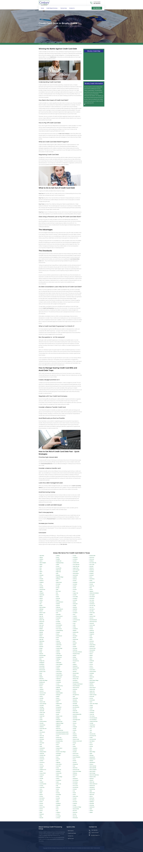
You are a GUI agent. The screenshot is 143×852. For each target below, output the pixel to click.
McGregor (75, 648)
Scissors (91, 628)
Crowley (41, 785)
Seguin (91, 637)
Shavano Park (92, 648)
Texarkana (92, 712)
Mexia (74, 662)
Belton (41, 635)
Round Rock (92, 582)
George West (59, 655)
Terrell (91, 708)
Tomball (91, 723)
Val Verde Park (93, 739)
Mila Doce (75, 669)
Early (57, 573)
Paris (74, 744)
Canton (41, 696)
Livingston (75, 612)
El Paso (57, 587)
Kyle (57, 810)
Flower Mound (59, 616)
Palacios (74, 733)
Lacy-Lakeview (76, 564)
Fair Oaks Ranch (59, 601)
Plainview (75, 774)
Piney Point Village (77, 771)
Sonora (91, 666)
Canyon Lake (42, 701)
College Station (43, 751)
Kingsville (58, 805)
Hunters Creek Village (61, 751)
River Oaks (92, 564)
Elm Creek (58, 591)
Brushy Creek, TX (95, 835)
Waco (91, 749)
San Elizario (92, 603)
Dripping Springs (59, 562)
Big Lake (41, 639)
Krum (57, 808)
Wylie (91, 808)
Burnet (41, 685)
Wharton (91, 780)
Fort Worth (58, 626)
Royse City (92, 585)
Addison (41, 559)
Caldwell (41, 689)
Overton (74, 730)
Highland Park (59, 721)
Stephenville (92, 689)
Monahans (75, 680)
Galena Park (58, 644)
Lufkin (74, 625)
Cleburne (42, 737)
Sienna (91, 653)
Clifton (41, 741)
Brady (41, 651)
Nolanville (75, 710)
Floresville (58, 614)
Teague (91, 705)
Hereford (58, 712)
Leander (75, 594)
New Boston (75, 705)
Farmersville (59, 610)
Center (41, 719)
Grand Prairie (59, 671)
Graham (58, 667)
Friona (57, 637)
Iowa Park (58, 766)
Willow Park (92, 792)
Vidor (91, 748)
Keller (57, 790)
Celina (41, 717)
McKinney (75, 650)
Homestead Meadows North (62, 732)
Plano (74, 776)
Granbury (58, 669)
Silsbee (91, 655)
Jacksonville (58, 773)
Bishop (41, 642)
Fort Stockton (59, 625)
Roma (91, 577)
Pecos (74, 758)
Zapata (91, 812)
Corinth (41, 771)
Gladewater (58, 662)
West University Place (94, 774)
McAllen (74, 646)
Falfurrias (58, 607)
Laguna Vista (75, 568)
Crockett (41, 782)
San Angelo (92, 594)
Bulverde (42, 678)
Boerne (41, 644)
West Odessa (92, 771)
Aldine (41, 564)
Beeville (41, 626)
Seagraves (92, 634)
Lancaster (75, 584)
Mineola (74, 671)
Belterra (41, 634)
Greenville (58, 680)
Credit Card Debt (72, 833)
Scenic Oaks (92, 625)
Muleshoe (75, 689)
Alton (41, 573)
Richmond (92, 557)
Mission (74, 675)
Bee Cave (42, 625)
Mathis (74, 644)
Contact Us (72, 8)
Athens (41, 596)
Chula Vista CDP (43, 728)
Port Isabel (75, 783)
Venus (91, 742)
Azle (40, 603)
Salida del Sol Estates (94, 593)
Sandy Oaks (92, 612)
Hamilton (58, 691)
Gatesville (58, 653)
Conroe (41, 764)
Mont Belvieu (76, 682)
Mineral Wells (76, 673)
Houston (58, 742)
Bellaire (41, 628)
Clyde (41, 746)
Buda (41, 675)
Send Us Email (94, 832)
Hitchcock (58, 728)
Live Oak (75, 610)
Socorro (91, 664)
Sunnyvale (92, 696)
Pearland (75, 749)
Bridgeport (42, 662)
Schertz (91, 626)
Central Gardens (43, 721)
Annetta (41, 585)
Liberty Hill (75, 603)
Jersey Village (59, 776)
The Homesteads (93, 717)
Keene (57, 789)
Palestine (75, 735)
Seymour (92, 642)
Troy (91, 728)
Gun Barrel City (59, 685)
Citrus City (42, 735)
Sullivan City (92, 692)
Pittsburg (75, 773)
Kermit (57, 796)
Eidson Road (59, 582)
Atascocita (42, 594)
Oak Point (75, 717)
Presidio (74, 798)
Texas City (92, 714)
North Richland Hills (77, 714)
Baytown (41, 618)
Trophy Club (92, 726)
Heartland (58, 700)
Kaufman (58, 787)
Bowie (41, 650)
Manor (74, 634)
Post (74, 790)
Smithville (92, 660)
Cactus (41, 687)
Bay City (41, 616)
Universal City (92, 733)
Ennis (57, 594)
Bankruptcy (71, 830)
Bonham (41, 646)
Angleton (42, 582)
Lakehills (75, 577)
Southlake (92, 673)
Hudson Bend (59, 748)
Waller (91, 753)
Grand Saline (59, 673)
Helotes (57, 705)
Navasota (75, 700)
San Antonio (92, 596)
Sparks (91, 675)
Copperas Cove (43, 769)
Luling (74, 626)
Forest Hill (58, 618)
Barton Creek (42, 612)
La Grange (58, 815)
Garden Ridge (59, 648)
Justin (57, 782)
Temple (91, 707)
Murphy (74, 692)
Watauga (91, 755)
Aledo (41, 566)
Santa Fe (91, 618)
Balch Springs (42, 607)
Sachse (91, 589)
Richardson (75, 817)
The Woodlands (93, 719)
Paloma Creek (76, 739)
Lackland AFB (76, 562)
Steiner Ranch (93, 687)
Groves (57, 683)
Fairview (58, 605)
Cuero (41, 789)
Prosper (74, 805)
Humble (58, 749)
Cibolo (41, 730)
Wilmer (91, 796)
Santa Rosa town (93, 621)
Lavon (74, 591)
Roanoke (91, 566)
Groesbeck (58, 682)
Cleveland (42, 739)
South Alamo (92, 669)
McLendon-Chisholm (77, 651)
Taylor (91, 701)
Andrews (41, 580)
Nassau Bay (75, 698)
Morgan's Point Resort (78, 683)
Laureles (75, 589)
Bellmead (42, 630)
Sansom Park (92, 616)
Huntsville (58, 755)
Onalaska (75, 726)
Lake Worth (75, 575)
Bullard (41, 676)
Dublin (57, 564)
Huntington (58, 753)
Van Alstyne (92, 741)
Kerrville (58, 798)
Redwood (75, 812)
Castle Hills (42, 708)
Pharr (74, 766)
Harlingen (58, 694)
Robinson (92, 568)
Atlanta (41, 598)
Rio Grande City (93, 562)
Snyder (91, 662)
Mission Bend (76, 676)
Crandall (41, 778)
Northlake (75, 716)
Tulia (91, 730)
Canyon (41, 700)
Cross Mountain (43, 783)
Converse (42, 766)
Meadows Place (76, 653)
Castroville (42, 710)
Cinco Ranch (42, 732)
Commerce (42, 762)
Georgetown (59, 657)
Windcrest (92, 798)
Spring (91, 678)
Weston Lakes (93, 776)
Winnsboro (92, 799)
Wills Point (92, 794)
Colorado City (42, 755)
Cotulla (41, 776)
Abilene (41, 557)
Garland (58, 651)
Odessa (74, 721)
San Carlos (92, 600)
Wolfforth (92, 801)
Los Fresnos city (76, 619)
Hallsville (58, 687)
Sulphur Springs (93, 694)
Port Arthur (75, 782)
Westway (92, 778)
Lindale (74, 605)
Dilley (41, 815)
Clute (41, 744)
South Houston (93, 671)
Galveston (58, 646)
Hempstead (58, 707)
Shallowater (92, 646)
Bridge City (42, 660)
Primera (74, 799)
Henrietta (58, 710)
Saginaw (91, 591)
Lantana (74, 585)
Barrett (41, 610)
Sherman (92, 651)
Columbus (42, 757)
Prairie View (75, 796)
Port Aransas (75, 780)
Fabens (57, 600)
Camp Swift (42, 694)
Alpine (41, 571)
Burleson (41, 683)
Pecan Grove (75, 755)
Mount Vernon (76, 687)
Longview (75, 618)
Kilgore (57, 799)
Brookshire (42, 664)
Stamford (92, 685)
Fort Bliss (58, 621)
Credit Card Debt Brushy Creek (53, 43)
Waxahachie (92, 757)
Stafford (91, 683)
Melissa (74, 657)
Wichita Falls (92, 789)
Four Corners (59, 628)
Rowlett (91, 584)
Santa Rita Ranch (93, 619)
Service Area (64, 8)
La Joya (74, 555)
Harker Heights (59, 692)
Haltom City (58, 689)
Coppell (41, 767)
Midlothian (75, 666)
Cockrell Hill (42, 748)
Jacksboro (58, 771)
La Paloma (75, 559)
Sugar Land (92, 691)
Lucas (74, 623)
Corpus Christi (43, 773)
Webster (91, 760)
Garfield (58, 650)
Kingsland (58, 803)
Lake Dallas (75, 571)
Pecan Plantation (76, 757)
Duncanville (58, 568)
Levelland (75, 598)
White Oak (92, 782)
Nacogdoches (76, 694)
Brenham (42, 657)
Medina (74, 655)
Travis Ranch (92, 725)
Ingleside (58, 762)
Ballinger (41, 609)
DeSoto (41, 808)
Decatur (41, 796)
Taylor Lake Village (94, 703)
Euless (57, 596)
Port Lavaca (75, 785)
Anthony (41, 587)
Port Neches (75, 787)
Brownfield (42, 666)
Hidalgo (58, 717)
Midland (74, 664)
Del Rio (41, 801)
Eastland (58, 575)
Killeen (57, 801)
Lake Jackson (76, 573)
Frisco (57, 639)
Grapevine (58, 678)
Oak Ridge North (76, 719)
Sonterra (91, 667)
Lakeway (75, 578)
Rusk (91, 587)
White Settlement (93, 783)
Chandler (42, 723)
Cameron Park (43, 692)
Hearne (57, 698)
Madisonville (75, 632)
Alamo (41, 560)
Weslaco (91, 764)
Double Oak (58, 560)
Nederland (75, 701)
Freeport (58, 632)
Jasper (57, 774)
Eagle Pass (58, 571)
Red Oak (75, 810)
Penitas (74, 760)
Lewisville (75, 600)
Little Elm (75, 607)
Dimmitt (41, 817)
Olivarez (74, 723)
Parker (74, 746)
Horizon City (58, 737)
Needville (75, 703)
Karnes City (58, 783)
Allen (41, 569)
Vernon (91, 744)
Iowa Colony (59, 764)
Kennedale (58, 794)
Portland (75, 789)
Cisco (41, 733)
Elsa (57, 593)
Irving (57, 767)
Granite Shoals (59, 675)
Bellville (41, 632)
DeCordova (42, 798)
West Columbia (93, 766)
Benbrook (42, 637)
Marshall (74, 642)
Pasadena (75, 748)
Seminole (92, 641)
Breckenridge (43, 655)
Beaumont (42, 621)
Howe (57, 744)
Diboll (41, 812)
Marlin (74, 641)
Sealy (91, 635)
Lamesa (74, 580)
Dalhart (41, 790)
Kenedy (58, 792)
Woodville (92, 803)
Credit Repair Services (51, 8)
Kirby (57, 807)
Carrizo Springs (43, 703)
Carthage (42, 707)
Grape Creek (59, 676)
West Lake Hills (93, 767)
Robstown (92, 569)
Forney (57, 619)
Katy (57, 785)
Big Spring (42, 641)
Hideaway (58, 719)
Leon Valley (75, 596)
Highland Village (59, 723)
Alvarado (41, 575)
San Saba (92, 610)
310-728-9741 (97, 3)
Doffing (57, 555)
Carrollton (42, 705)
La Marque (75, 557)
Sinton (91, 657)
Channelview (42, 725)
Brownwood (42, 669)
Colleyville (42, 753)
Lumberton (75, 628)
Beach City (42, 619)
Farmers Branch (59, 609)
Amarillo (41, 578)
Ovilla (74, 732)
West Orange (92, 773)
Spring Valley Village (94, 680)
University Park (93, 735)
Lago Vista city (76, 566)
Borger (41, 648)
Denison (41, 803)
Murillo (74, 691)
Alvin (41, 577)
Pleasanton (75, 778)
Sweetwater (92, 700)
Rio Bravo (92, 560)
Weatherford (92, 758)
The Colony (92, 716)
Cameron (42, 691)
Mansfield (75, 635)
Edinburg (58, 578)
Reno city (75, 815)
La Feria (58, 814)
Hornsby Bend (59, 739)
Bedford (41, 623)
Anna (41, 584)
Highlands (58, 725)
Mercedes (75, 659)
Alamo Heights (43, 562)
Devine (41, 810)
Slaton (91, 659)
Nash (74, 696)
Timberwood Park (93, 721)
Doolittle (58, 559)
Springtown (92, 682)
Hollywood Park (59, 730)
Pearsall (74, 751)
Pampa (74, 742)
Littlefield (75, 609)
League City (75, 593)
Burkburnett (42, 682)
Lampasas (75, 582)
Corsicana (42, 774)
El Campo (58, 584)
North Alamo (75, 712)
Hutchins (58, 758)
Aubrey (41, 600)
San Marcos (92, 609)
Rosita (91, 580)
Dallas (41, 792)
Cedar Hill (42, 714)
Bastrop (41, 614)
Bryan (41, 673)
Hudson (58, 746)
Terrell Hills (92, 710)
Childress (42, 726)
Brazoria (41, 653)
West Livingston (93, 769)
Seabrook (92, 630)
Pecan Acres (75, 753)
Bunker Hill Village (43, 680)
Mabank (74, 630)
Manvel (74, 637)
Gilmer (57, 660)
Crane (41, 780)
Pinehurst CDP (76, 769)
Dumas (57, 566)
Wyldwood (92, 807)
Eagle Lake (58, 569)
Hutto (57, 760)
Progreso (75, 803)
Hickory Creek (59, 716)
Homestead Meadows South (62, 733)
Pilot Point (75, 767)
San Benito (92, 598)
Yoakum (91, 810)
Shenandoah (92, 650)
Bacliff (41, 605)
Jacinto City (58, 769)
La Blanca (58, 812)
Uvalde (91, 737)
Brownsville (42, 667)
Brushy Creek (44, 43)
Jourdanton (58, 780)
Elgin (57, 589)
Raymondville (76, 808)
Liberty (74, 601)
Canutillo (41, 698)
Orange (74, 728)
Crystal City (42, 787)
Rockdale (92, 571)
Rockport (92, 573)
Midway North (76, 667)
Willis (91, 790)
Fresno (57, 634)
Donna (57, 557)
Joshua (57, 778)
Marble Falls (75, 639)
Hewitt (57, 714)
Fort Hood (58, 623)
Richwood (92, 559)
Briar (41, 659)
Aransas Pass (42, 589)
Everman (58, 598)
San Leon (92, 607)
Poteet (74, 792)
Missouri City (75, 678)
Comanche (42, 758)
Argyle (41, 591)
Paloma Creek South (77, 741)
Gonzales (58, 666)
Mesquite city (76, 660)
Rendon (74, 814)
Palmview (75, 737)
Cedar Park (42, 716)
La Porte (75, 560)
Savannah (92, 623)
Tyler (91, 732)
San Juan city (92, 605)
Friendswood (59, 635)
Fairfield (58, 603)
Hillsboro (58, 726)
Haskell (57, 696)
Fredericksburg (59, 630)
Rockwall (91, 575)
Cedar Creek (42, 712)
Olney (74, 725)
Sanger (91, 614)
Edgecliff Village (59, 577)
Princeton (75, 801)
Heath (57, 701)
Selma (91, 639)
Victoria (91, 746)
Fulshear (58, 641)
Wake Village (92, 751)
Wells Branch (92, 762)
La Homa (58, 817)
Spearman (92, 676)
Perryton (75, 762)
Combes (41, 760)
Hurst (57, 757)
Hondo (57, 735)
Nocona (74, 708)
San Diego (92, 601)
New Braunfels (76, 707)
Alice (41, 568)
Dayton (41, 794)
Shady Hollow (92, 644)
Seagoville (92, 632)
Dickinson (42, 814)
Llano (74, 614)
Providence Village (77, 807)
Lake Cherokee (76, 569)
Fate (57, 612)
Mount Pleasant (76, 685)
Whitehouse (92, 785)
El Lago (57, 585)
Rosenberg (92, 578)
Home (42, 8)
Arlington (42, 593)
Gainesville (58, 642)
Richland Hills (92, 555)
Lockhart (75, 616)
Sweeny (91, 698)
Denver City (42, 807)
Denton (41, 805)
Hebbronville (59, 703)
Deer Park (42, 799)
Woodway (92, 805)
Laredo (74, 587)
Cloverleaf (42, 742)
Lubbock (75, 621)
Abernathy (42, 555)
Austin (41, 601)
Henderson (58, 708)
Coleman (41, 749)
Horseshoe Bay (59, 741)
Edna (57, 580)
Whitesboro (92, 787)
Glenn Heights (59, 664)
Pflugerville (75, 764)
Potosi (74, 794)
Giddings (58, 659)
